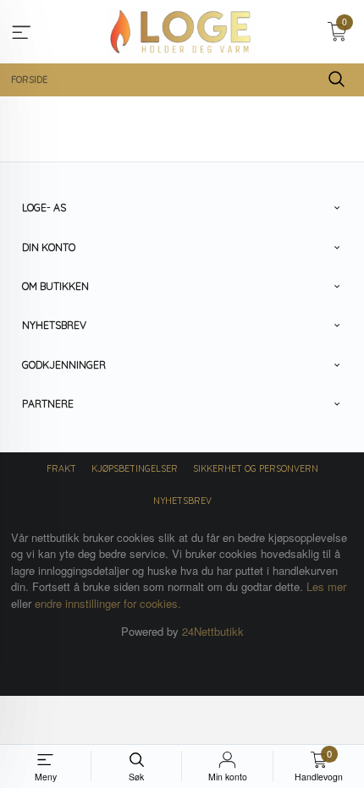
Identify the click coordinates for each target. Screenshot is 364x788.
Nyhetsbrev (182, 500)
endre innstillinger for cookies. (108, 603)
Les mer (326, 586)
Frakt (61, 468)
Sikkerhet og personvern (255, 468)
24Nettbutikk (213, 631)
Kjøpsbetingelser (134, 468)
